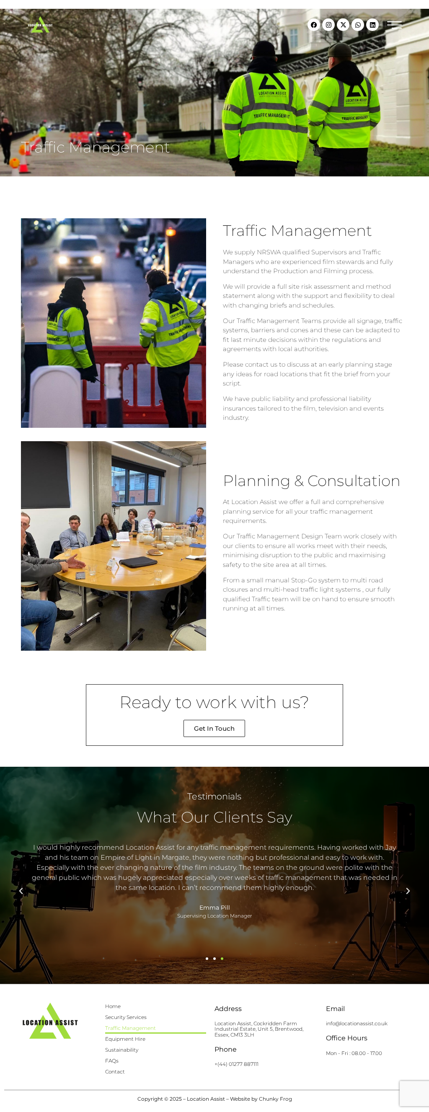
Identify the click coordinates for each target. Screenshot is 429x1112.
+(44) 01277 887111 (236, 1064)
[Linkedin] (372, 24)
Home (113, 1006)
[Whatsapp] (357, 24)
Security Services (126, 1017)
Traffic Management (130, 1028)
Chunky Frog (275, 1099)
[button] (21, 891)
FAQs (112, 1061)
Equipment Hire (125, 1039)
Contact (115, 1071)
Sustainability (121, 1050)
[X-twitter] (343, 24)
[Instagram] (328, 24)
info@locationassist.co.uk (357, 1023)
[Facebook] (314, 24)
